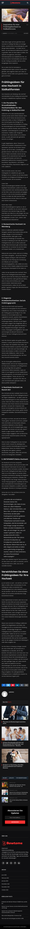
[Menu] (3, 3)
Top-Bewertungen (21, 778)
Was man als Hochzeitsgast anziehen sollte (13, 918)
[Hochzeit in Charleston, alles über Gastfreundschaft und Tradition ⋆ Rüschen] (15, 756)
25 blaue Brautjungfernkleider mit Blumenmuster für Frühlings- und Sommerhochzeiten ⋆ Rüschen (13, 744)
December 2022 (6, 884)
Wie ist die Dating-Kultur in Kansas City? (12, 915)
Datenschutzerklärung (8, 850)
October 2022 (5, 890)
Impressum (5, 848)
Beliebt (5, 778)
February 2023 (5, 878)
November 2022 (6, 887)
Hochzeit (26, 33)
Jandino (5, 33)
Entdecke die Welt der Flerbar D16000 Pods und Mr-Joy (18, 785)
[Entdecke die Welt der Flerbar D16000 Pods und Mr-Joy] (5, 784)
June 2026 (4, 875)
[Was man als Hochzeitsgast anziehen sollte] (15, 713)
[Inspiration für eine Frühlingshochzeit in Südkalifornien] (15, 15)
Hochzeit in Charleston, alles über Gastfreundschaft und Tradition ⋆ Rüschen (13, 766)
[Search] (27, 3)
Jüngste (11, 778)
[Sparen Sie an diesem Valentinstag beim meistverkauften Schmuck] (5, 792)
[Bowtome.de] (15, 3)
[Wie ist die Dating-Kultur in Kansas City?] (5, 799)
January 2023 (5, 881)
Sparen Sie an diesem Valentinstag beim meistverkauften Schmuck (19, 793)
